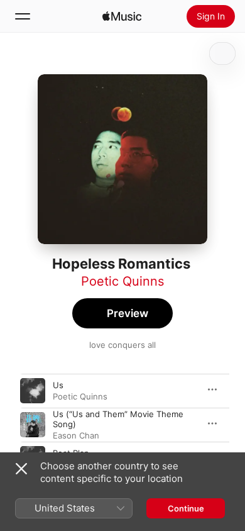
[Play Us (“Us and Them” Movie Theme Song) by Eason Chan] (32, 424)
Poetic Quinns (122, 281)
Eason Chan (76, 435)
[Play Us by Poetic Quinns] (32, 390)
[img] (121, 16)
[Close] (21, 468)
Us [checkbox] (58, 385)
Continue (186, 508)
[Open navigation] (22, 16)
